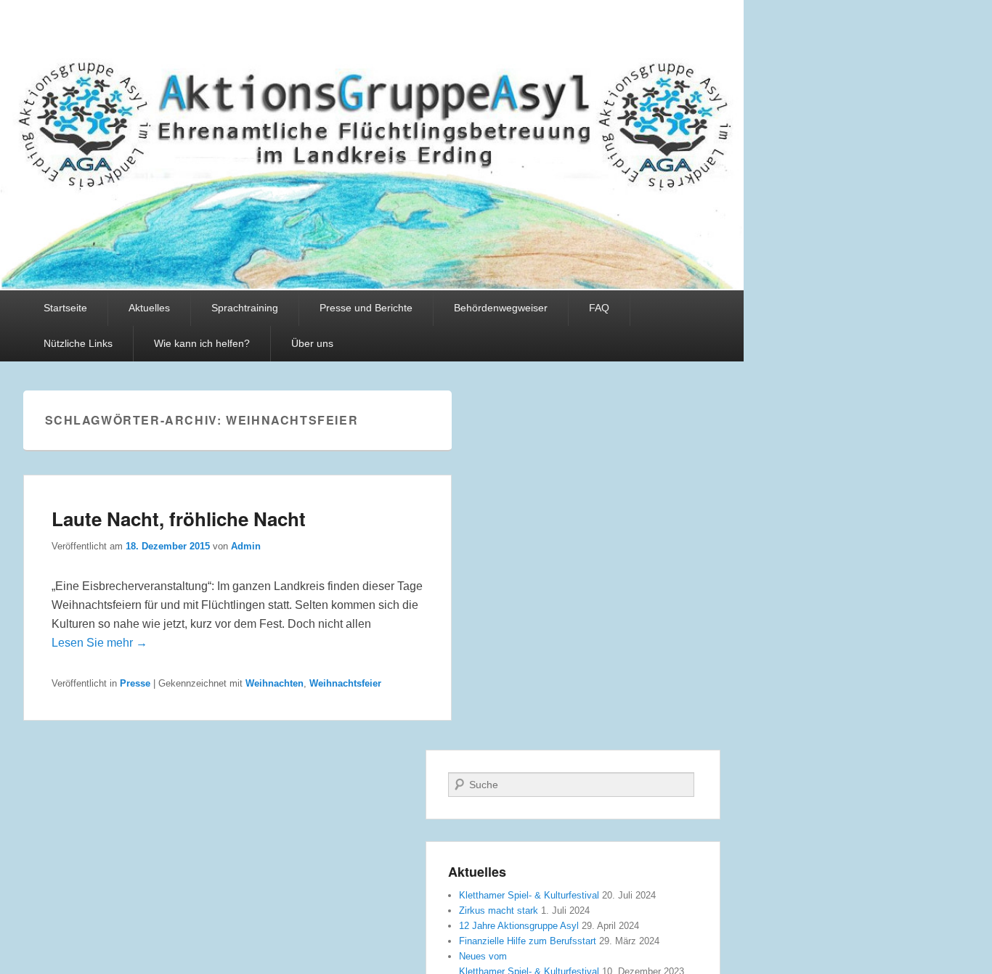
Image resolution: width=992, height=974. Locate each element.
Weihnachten (274, 683)
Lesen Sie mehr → (99, 643)
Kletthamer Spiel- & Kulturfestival (529, 895)
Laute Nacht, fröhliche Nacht (179, 518)
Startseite (65, 308)
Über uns (312, 343)
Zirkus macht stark (498, 910)
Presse (135, 683)
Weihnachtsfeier (345, 683)
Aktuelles (149, 308)
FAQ (599, 308)
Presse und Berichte (366, 308)
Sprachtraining (244, 308)
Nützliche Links (78, 343)
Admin (246, 546)
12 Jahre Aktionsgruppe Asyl (519, 925)
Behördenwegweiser (501, 308)
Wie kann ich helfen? (202, 343)
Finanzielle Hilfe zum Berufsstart (527, 941)
